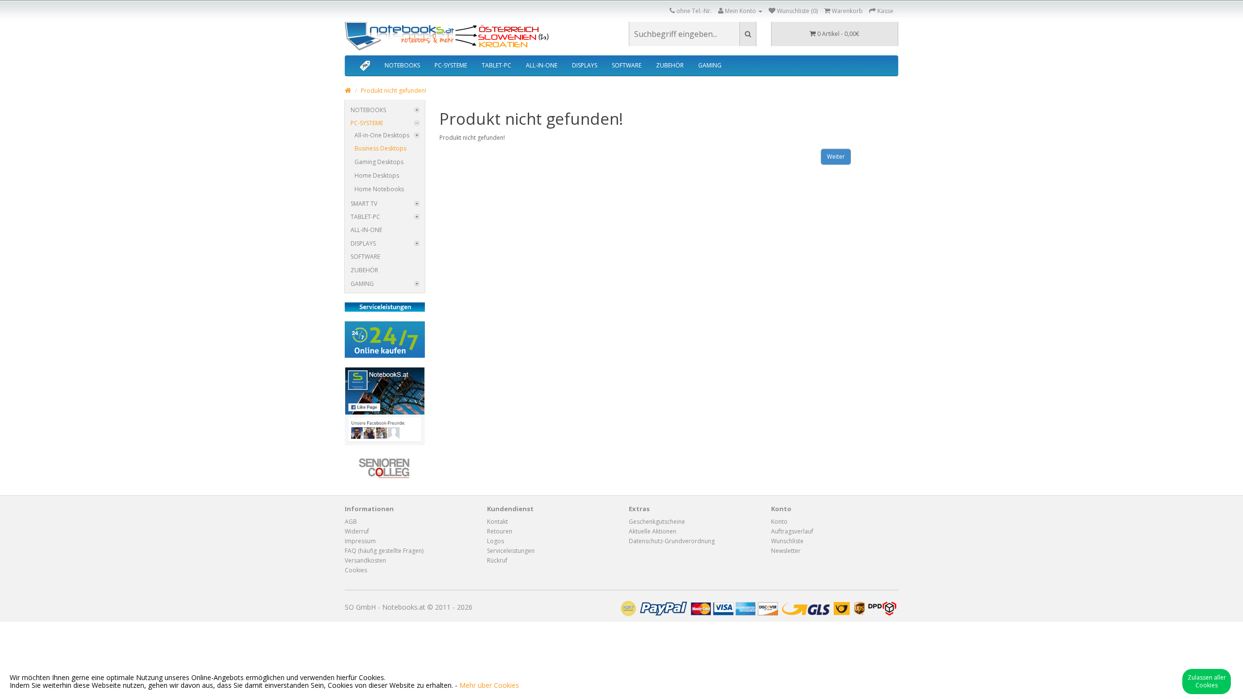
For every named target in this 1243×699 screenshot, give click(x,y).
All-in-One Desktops (381, 135)
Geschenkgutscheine (657, 521)
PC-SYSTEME (451, 65)
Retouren (499, 531)
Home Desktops (376, 175)
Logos (495, 541)
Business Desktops (380, 148)
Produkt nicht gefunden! (393, 90)
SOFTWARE (626, 65)
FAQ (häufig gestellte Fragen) (384, 551)
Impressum (360, 541)
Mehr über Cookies (489, 685)
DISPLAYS (584, 65)
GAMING (710, 65)
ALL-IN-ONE (541, 65)
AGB (351, 521)
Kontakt (497, 521)
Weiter (836, 156)
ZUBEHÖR (670, 65)
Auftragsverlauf (792, 531)
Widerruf (357, 531)
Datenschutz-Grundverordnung (672, 541)
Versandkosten (365, 560)
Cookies (356, 570)
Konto (779, 521)
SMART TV (364, 204)
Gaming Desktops (378, 162)
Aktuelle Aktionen (652, 531)
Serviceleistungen (511, 551)
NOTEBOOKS (402, 65)
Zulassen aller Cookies (1207, 681)
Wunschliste (787, 541)
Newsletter (786, 551)
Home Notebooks (379, 189)
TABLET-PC (496, 65)
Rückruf (497, 560)
